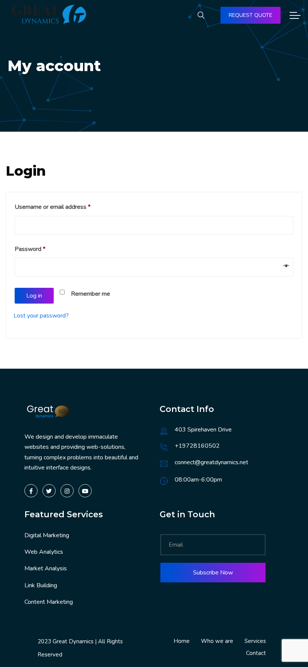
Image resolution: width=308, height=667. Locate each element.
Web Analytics (43, 552)
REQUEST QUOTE (250, 15)
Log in (34, 296)
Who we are (217, 641)
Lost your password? (41, 315)
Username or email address (64, 206)
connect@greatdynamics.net (211, 462)
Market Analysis (45, 568)
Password (42, 249)
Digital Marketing (46, 535)
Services (255, 641)
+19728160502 (197, 446)
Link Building (40, 585)
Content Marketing (48, 602)
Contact (256, 653)
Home (182, 641)
